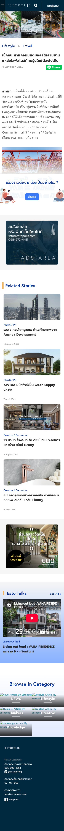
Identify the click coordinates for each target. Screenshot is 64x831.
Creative (48, 712)
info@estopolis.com (15, 794)
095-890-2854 (12, 768)
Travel (27, 46)
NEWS (16, 698)
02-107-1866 (11, 783)
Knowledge (16, 727)
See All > (55, 593)
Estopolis (13, 799)
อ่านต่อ (32, 197)
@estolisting (15, 771)
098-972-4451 (12, 790)
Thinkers (16, 712)
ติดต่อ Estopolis (13, 760)
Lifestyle (8, 46)
